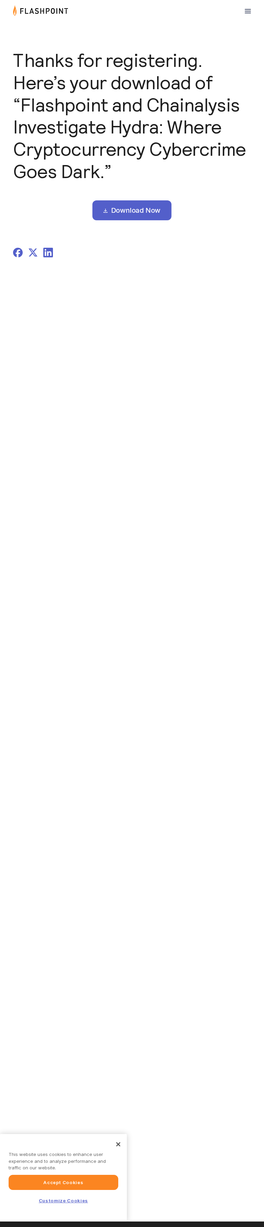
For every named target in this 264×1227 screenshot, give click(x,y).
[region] (63, 1178)
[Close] (118, 1144)
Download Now (135, 210)
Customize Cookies (63, 1200)
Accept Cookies (63, 1182)
